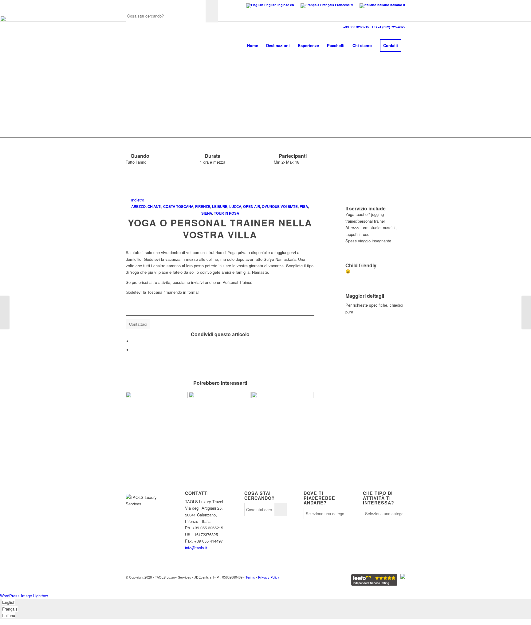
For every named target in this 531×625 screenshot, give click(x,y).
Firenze (202, 206)
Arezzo (138, 206)
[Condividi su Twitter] (133, 350)
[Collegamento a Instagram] (145, 4)
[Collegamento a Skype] (155, 4)
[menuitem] (252, 45)
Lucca (235, 206)
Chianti (154, 206)
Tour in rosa (226, 213)
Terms (250, 577)
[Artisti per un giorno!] (157, 417)
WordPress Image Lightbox (24, 596)
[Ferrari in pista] (5, 312)
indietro (136, 200)
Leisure (219, 206)
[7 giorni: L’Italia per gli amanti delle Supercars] (282, 417)
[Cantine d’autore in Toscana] (526, 312)
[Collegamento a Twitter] (136, 4)
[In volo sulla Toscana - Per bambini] (220, 417)
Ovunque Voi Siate (280, 206)
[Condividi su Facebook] (133, 341)
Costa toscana (178, 206)
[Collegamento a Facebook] (127, 4)
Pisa (304, 206)
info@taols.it (196, 548)
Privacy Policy (268, 577)
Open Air (251, 206)
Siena (206, 213)
